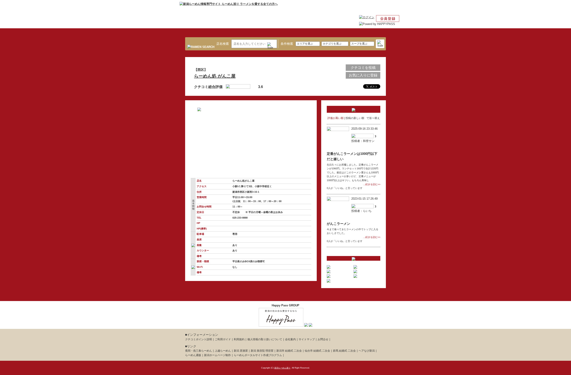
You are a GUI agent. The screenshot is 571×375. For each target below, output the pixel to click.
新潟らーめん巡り (282, 368)
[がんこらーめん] (328, 280)
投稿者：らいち (361, 211)
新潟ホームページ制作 (217, 355)
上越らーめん (223, 350)
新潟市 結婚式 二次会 (289, 350)
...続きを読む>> (371, 184)
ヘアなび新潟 (367, 350)
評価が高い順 (335, 118)
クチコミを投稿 (363, 68)
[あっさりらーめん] (328, 266)
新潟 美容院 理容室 (262, 350)
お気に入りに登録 (363, 75)
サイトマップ (307, 339)
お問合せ (323, 339)
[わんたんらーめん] (328, 275)
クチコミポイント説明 (198, 339)
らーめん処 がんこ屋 (215, 76)
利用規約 (239, 339)
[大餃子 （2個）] (355, 271)
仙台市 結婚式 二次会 (317, 350)
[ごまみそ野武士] (355, 266)
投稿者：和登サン (362, 141)
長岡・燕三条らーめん (198, 350)
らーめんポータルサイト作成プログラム (258, 355)
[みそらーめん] (355, 275)
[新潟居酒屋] (281, 324)
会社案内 (290, 339)
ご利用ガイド (223, 339)
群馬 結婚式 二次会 (344, 350)
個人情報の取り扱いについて (264, 339)
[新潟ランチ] (306, 324)
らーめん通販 (193, 355)
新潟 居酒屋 (241, 350)
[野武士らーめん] (328, 271)
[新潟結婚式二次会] (310, 324)
